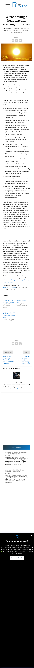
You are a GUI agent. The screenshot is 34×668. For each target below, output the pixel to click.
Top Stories (25, 30)
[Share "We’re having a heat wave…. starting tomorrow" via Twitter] (13, 40)
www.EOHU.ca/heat (9, 287)
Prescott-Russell (16, 32)
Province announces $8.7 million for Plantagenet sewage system (9, 314)
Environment (7, 30)
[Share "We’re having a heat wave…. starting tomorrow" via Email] (16, 40)
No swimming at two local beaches (8, 301)
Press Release (14, 28)
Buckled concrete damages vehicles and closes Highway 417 (16, 453)
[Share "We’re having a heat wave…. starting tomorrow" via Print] (20, 40)
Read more (17, 464)
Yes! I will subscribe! (17, 558)
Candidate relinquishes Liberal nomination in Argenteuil (14, 470)
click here (19, 389)
